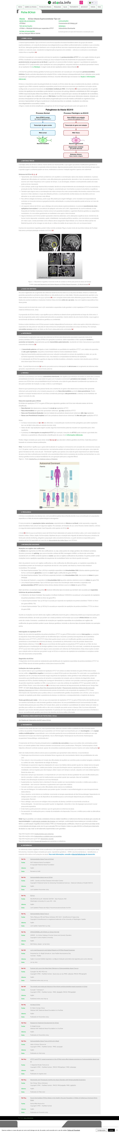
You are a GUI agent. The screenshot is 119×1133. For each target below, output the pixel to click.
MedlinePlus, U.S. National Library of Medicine (43, 459)
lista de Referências (78, 854)
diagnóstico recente (47, 839)
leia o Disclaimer (28, 1118)
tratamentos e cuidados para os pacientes (48, 836)
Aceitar (111, 1130)
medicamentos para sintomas (44, 834)
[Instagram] (81, 2)
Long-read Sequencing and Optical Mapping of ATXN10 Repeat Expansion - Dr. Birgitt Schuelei (61, 284)
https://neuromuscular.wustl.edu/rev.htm (58, 907)
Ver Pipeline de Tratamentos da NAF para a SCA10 (35, 720)
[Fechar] (117, 1130)
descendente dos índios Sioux (58, 540)
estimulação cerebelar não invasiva (43, 821)
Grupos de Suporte (40, 841)
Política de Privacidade (73, 1130)
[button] (45, 7)
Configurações (101, 1130)
